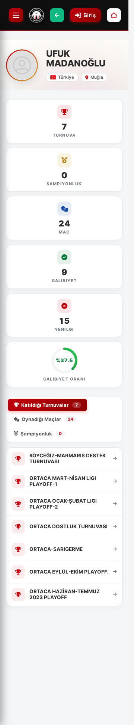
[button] (57, 15)
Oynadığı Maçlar (48, 419)
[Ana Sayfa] (114, 15)
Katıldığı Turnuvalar (49, 405)
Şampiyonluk (41, 434)
